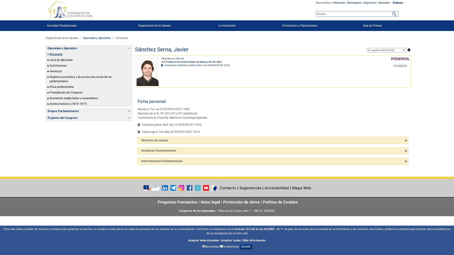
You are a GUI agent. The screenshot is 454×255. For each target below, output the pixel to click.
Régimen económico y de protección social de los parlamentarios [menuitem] (81, 79)
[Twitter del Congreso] (198, 187)
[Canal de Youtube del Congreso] (206, 187)
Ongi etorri (369, 2)
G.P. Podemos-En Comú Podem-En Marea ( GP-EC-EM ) (191, 62)
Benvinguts (354, 2)
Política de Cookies (280, 202)
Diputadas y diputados (97, 38)
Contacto (228, 188)
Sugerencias (250, 188)
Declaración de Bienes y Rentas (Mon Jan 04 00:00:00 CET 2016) (197, 65)
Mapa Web (301, 188)
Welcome (339, 2)
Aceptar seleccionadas (204, 240)
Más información (254, 240)
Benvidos (384, 2)
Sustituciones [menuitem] (58, 65)
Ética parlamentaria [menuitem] (62, 87)
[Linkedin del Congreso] (165, 187)
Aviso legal (211, 202)
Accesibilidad (277, 188)
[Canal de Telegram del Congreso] (174, 187)
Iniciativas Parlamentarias (158, 150)
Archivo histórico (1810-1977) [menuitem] (68, 104)
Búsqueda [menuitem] (56, 54)
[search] (357, 14)
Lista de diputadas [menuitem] (61, 60)
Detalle (245, 246)
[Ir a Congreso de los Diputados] (70, 10)
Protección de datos (241, 202)
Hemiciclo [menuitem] (56, 71)
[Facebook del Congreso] (190, 187)
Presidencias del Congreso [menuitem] (66, 92)
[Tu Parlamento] (152, 187)
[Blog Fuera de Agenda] (214, 187)
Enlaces (398, 2)
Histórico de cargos (154, 140)
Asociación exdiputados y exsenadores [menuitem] (74, 98)
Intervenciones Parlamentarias (162, 161)
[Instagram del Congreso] (182, 187)
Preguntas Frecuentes (177, 202)
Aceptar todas (231, 240)
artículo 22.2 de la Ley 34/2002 (254, 229)
